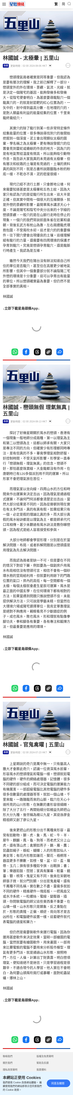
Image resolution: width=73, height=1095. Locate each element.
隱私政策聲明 (10, 1069)
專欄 (6, 66)
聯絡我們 (8, 1056)
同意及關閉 (57, 1083)
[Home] (17, 4)
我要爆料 (41, 1069)
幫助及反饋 (42, 1062)
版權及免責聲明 (45, 1056)
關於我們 (8, 1062)
